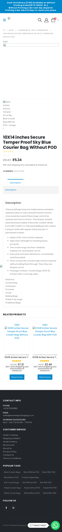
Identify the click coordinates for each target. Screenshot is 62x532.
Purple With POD (50, 488)
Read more (17, 377)
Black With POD (48, 472)
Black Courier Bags (12, 472)
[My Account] (46, 20)
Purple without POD (32, 488)
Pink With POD (45, 482)
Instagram (13, 508)
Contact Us (8, 455)
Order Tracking (10, 435)
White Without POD (32, 493)
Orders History (10, 441)
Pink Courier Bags (11, 482)
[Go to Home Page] (4, 30)
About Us (7, 448)
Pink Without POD (29, 482)
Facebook (6, 508)
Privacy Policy (9, 451)
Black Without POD (31, 472)
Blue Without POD (11, 477)
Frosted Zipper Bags (30, 477)
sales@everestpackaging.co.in (18, 415)
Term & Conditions (12, 458)
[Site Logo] (15, 20)
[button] (5, 20)
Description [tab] (15, 182)
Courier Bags (10, 355)
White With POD (49, 493)
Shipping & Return (11, 438)
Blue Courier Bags (22, 355)
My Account (8, 445)
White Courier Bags (12, 493)
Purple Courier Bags (12, 488)
